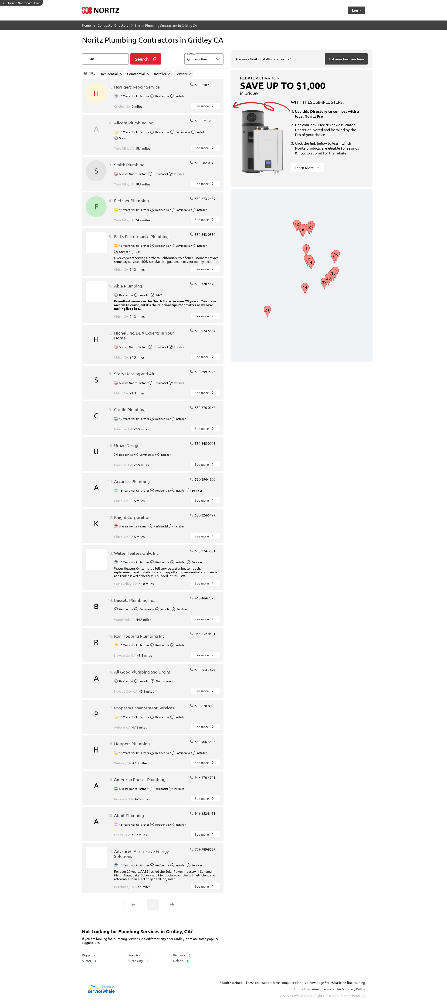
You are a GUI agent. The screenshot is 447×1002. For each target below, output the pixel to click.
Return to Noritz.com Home (21, 3)
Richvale (179, 955)
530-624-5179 (204, 515)
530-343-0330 (204, 234)
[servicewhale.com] (101, 989)
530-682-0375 (204, 163)
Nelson (178, 960)
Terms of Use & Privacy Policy (343, 989)
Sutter (87, 960)
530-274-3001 (204, 551)
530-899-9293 (204, 371)
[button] (204, 59)
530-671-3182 (204, 121)
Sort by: (191, 53)
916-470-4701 (204, 777)
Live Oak (134, 955)
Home (86, 25)
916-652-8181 (204, 634)
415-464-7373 (204, 598)
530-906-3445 (204, 741)
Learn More (305, 167)
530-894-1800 (204, 479)
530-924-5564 (204, 331)
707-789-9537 (204, 849)
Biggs (86, 955)
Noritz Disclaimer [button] (307, 989)
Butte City (136, 960)
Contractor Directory (113, 25)
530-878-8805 (204, 706)
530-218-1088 (204, 85)
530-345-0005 (204, 443)
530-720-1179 (204, 284)
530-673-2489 (204, 198)
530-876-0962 (204, 407)
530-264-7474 (204, 670)
